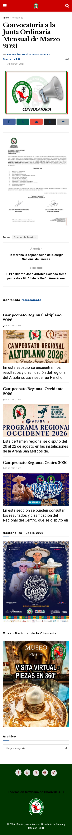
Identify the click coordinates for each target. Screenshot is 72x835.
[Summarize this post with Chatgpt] (50, 122)
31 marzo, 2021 (15, 63)
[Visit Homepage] (36, 5)
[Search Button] (67, 6)
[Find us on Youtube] (45, 772)
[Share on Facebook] (9, 122)
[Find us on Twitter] (36, 773)
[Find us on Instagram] (27, 772)
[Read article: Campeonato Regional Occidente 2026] (36, 420)
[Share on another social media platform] (63, 122)
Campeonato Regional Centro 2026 (35, 463)
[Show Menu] (5, 6)
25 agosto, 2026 (13, 326)
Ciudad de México (25, 237)
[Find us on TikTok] (54, 773)
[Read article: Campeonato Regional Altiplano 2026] (36, 346)
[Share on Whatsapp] (23, 122)
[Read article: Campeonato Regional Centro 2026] (36, 489)
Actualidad (17, 17)
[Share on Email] (36, 122)
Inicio (6, 17)
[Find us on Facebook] (18, 772)
